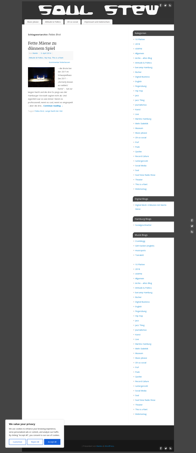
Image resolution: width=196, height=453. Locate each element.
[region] (34, 434)
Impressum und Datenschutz (97, 22)
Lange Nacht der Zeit (53, 111)
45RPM (138, 48)
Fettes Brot (39, 111)
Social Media (140, 165)
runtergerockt (141, 161)
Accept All (52, 442)
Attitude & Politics (53, 22)
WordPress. (109, 446)
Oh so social (72, 22)
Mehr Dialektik (141, 123)
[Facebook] (161, 5)
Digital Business (142, 76)
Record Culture (142, 156)
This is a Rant (57, 58)
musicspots (140, 250)
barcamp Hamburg (143, 67)
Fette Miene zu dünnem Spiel (42, 46)
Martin (35, 53)
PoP (137, 142)
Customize (17, 442)
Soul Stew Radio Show (145, 175)
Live (137, 114)
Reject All (35, 442)
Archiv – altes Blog (143, 58)
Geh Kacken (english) (144, 245)
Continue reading (53, 105)
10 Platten (140, 39)
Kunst (138, 109)
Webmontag (141, 189)
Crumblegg (140, 241)
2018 (137, 44)
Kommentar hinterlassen (59, 62)
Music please (33, 22)
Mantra (99, 446)
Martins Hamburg (143, 118)
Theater (139, 179)
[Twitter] (165, 5)
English (138, 81)
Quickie (138, 151)
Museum (139, 128)
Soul (137, 170)
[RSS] (170, 5)
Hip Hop (47, 58)
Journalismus (141, 104)
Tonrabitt (139, 255)
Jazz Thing (140, 100)
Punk (137, 146)
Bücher (138, 72)
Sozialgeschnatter (143, 225)
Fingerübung (141, 86)
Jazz (137, 95)
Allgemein (139, 53)
